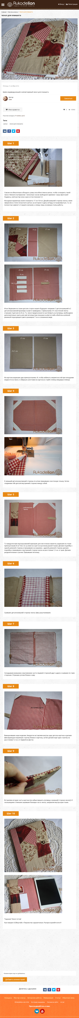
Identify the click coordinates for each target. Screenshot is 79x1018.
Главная (3, 12)
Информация (48, 998)
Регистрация (73, 4)
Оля (10, 99)
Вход (62, 4)
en (61, 1002)
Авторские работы (34, 998)
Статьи (58, 998)
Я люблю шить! (20, 116)
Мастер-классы (13, 12)
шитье (5, 124)
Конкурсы (8, 998)
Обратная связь (68, 998)
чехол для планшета (16, 124)
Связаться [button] (68, 98)
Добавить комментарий (15, 979)
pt (63, 1002)
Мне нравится (13, 110)
